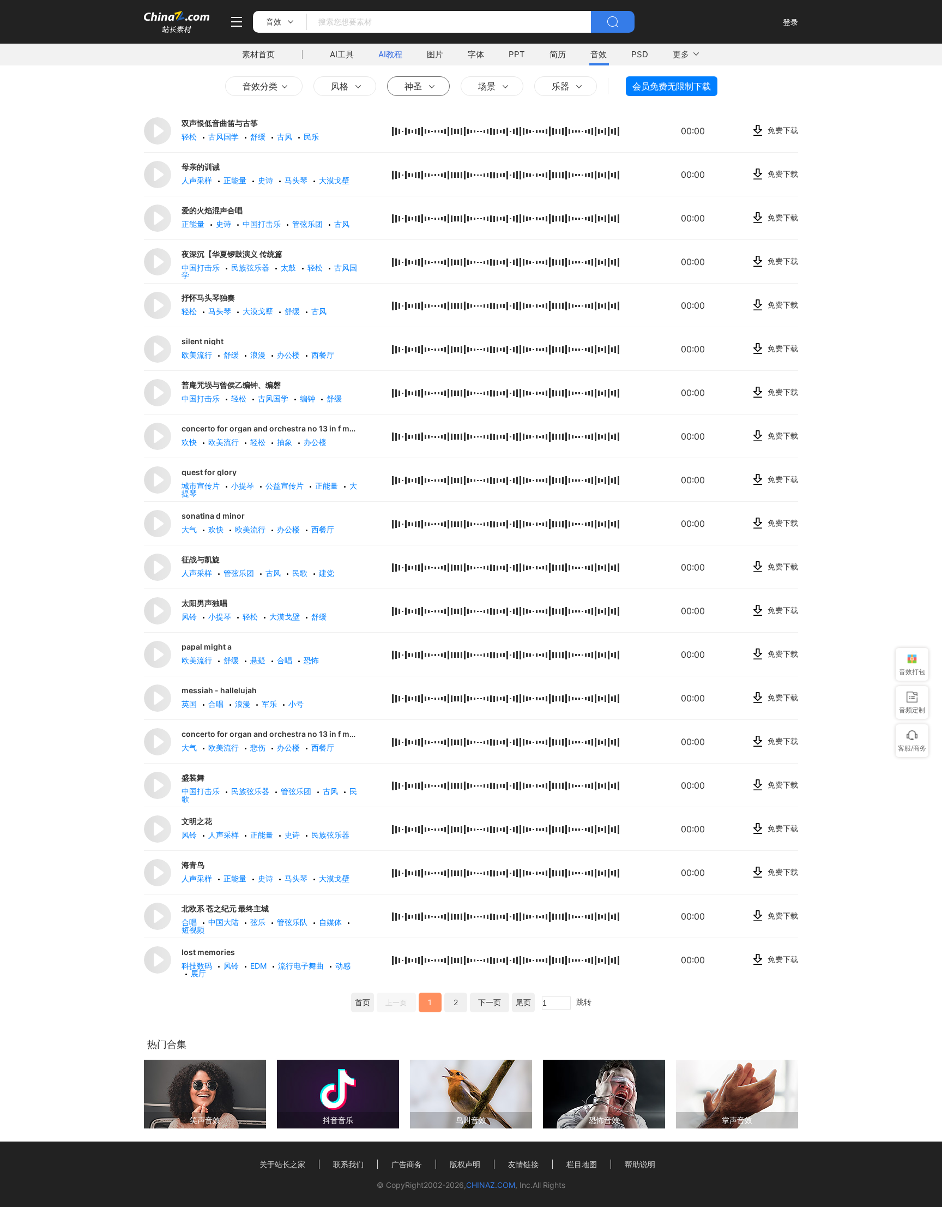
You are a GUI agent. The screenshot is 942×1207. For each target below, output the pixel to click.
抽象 (285, 442)
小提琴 (243, 485)
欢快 (190, 442)
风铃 (190, 616)
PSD (639, 54)
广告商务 (406, 1164)
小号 (297, 703)
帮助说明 (640, 1164)
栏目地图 (581, 1164)
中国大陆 (224, 922)
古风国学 (224, 136)
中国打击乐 (263, 224)
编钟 (308, 398)
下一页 (489, 1002)
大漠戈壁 (259, 311)
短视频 (194, 929)
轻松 (190, 136)
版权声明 (465, 1164)
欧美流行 (198, 354)
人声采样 (198, 180)
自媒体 (331, 922)
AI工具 (342, 54)
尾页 (523, 1002)
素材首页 (258, 54)
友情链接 (523, 1164)
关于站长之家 (282, 1164)
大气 (190, 529)
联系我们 (348, 1164)
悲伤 (259, 747)
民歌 (301, 573)
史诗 (266, 180)
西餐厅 (323, 354)
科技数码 (198, 965)
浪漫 (259, 354)
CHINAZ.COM (490, 1185)
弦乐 (259, 922)
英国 (190, 703)
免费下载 (783, 130)
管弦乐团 (308, 224)
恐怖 (312, 660)
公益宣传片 (285, 485)
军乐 (270, 703)
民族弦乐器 (251, 267)
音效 (598, 54)
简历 (558, 54)
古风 (285, 136)
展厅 (199, 973)
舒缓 (259, 136)
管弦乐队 (293, 922)
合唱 (285, 660)
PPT (517, 54)
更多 (681, 54)
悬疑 (259, 660)
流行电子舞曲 (302, 965)
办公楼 (289, 354)
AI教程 (390, 54)
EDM (259, 965)
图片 (435, 54)
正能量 (236, 180)
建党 (327, 573)
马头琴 (297, 180)
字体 (476, 54)
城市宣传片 (202, 485)
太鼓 (289, 267)
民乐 (312, 136)
